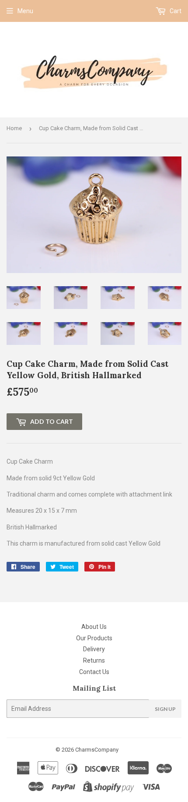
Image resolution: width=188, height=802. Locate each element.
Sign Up (165, 709)
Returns (94, 660)
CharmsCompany (96, 749)
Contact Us (94, 671)
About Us (94, 626)
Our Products (94, 638)
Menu (25, 10)
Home (14, 128)
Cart (174, 10)
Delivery (94, 649)
